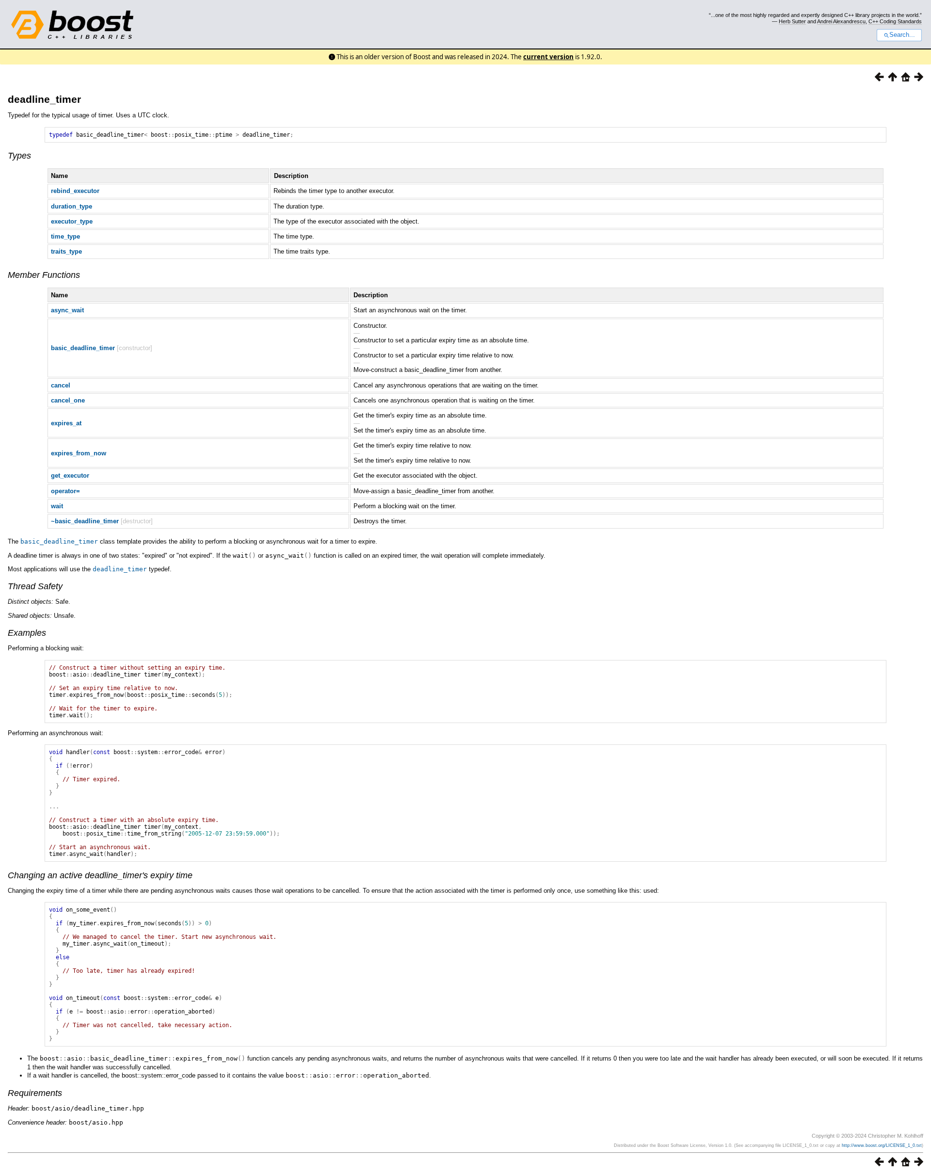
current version (548, 56)
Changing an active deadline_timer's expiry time (100, 875)
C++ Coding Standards (895, 21)
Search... (902, 35)
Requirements (35, 1093)
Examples (27, 633)
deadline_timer (44, 99)
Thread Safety (35, 586)
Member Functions (44, 275)
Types (19, 156)
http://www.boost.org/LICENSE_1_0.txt (882, 1145)
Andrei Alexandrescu (841, 21)
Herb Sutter (792, 21)
